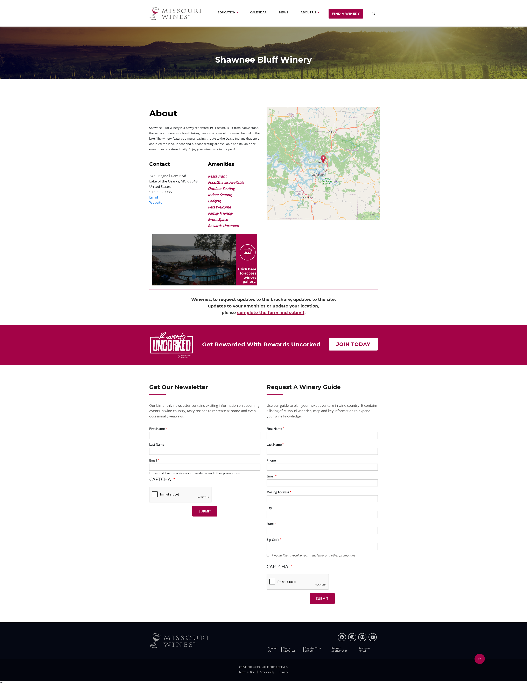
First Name (157, 429)
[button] (204, 259)
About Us (308, 12)
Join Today (353, 344)
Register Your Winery (313, 649)
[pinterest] (362, 637)
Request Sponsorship (339, 649)
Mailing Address (278, 492)
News (283, 12)
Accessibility (267, 672)
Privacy (284, 672)
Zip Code (273, 540)
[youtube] (372, 637)
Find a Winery (346, 13)
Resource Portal (364, 649)
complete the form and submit (270, 312)
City (269, 508)
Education (227, 12)
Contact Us (272, 649)
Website (155, 202)
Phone (271, 460)
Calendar (258, 12)
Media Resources (289, 649)
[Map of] (323, 163)
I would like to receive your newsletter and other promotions (197, 473)
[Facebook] (342, 637)
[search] (373, 13)
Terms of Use (247, 672)
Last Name (156, 444)
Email (153, 197)
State (270, 524)
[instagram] (352, 637)
